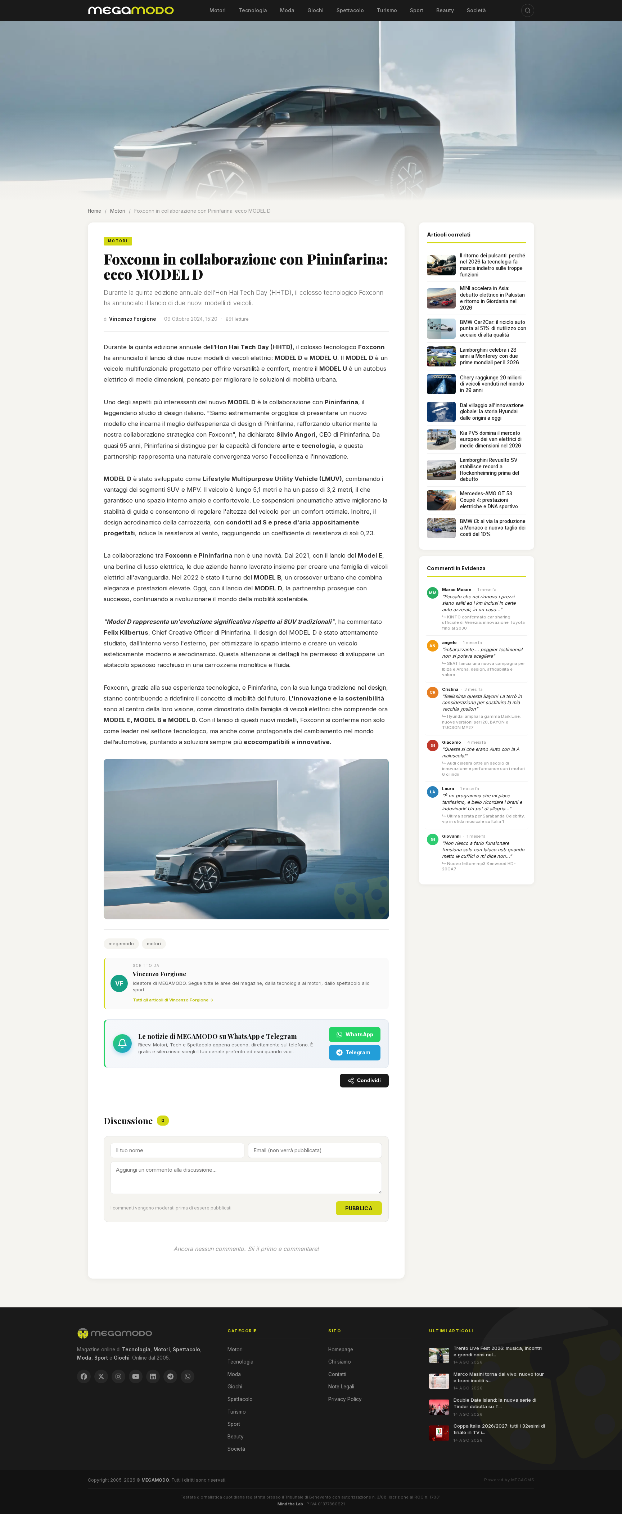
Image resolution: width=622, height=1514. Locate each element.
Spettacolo (350, 10)
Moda (287, 10)
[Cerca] (527, 10)
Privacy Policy (345, 1399)
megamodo (121, 943)
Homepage (340, 1349)
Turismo (387, 10)
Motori (217, 10)
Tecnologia (253, 10)
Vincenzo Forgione (132, 319)
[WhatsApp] (187, 1376)
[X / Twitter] (101, 1376)
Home (94, 211)
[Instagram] (118, 1376)
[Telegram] (170, 1376)
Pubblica (359, 1208)
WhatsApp (359, 1034)
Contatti (337, 1374)
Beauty (445, 10)
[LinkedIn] (153, 1376)
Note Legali (341, 1386)
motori (154, 943)
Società (476, 10)
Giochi (315, 10)
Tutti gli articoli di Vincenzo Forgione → (173, 999)
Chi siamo (339, 1362)
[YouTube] (136, 1376)
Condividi (369, 1080)
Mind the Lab (290, 1503)
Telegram (358, 1052)
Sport (416, 10)
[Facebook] (84, 1376)
